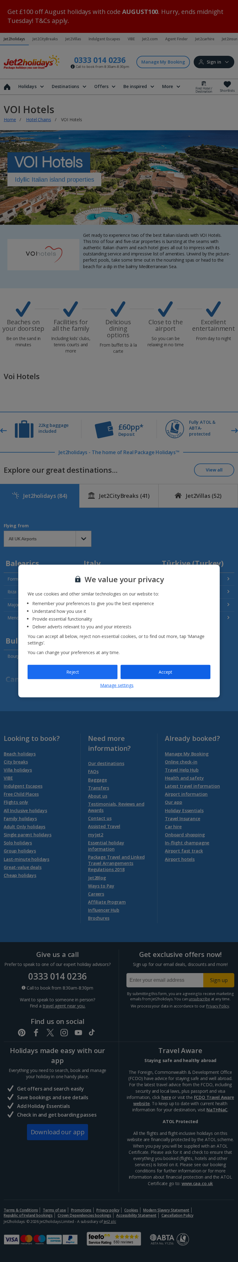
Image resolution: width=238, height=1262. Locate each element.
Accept (165, 672)
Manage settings (117, 685)
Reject (72, 672)
